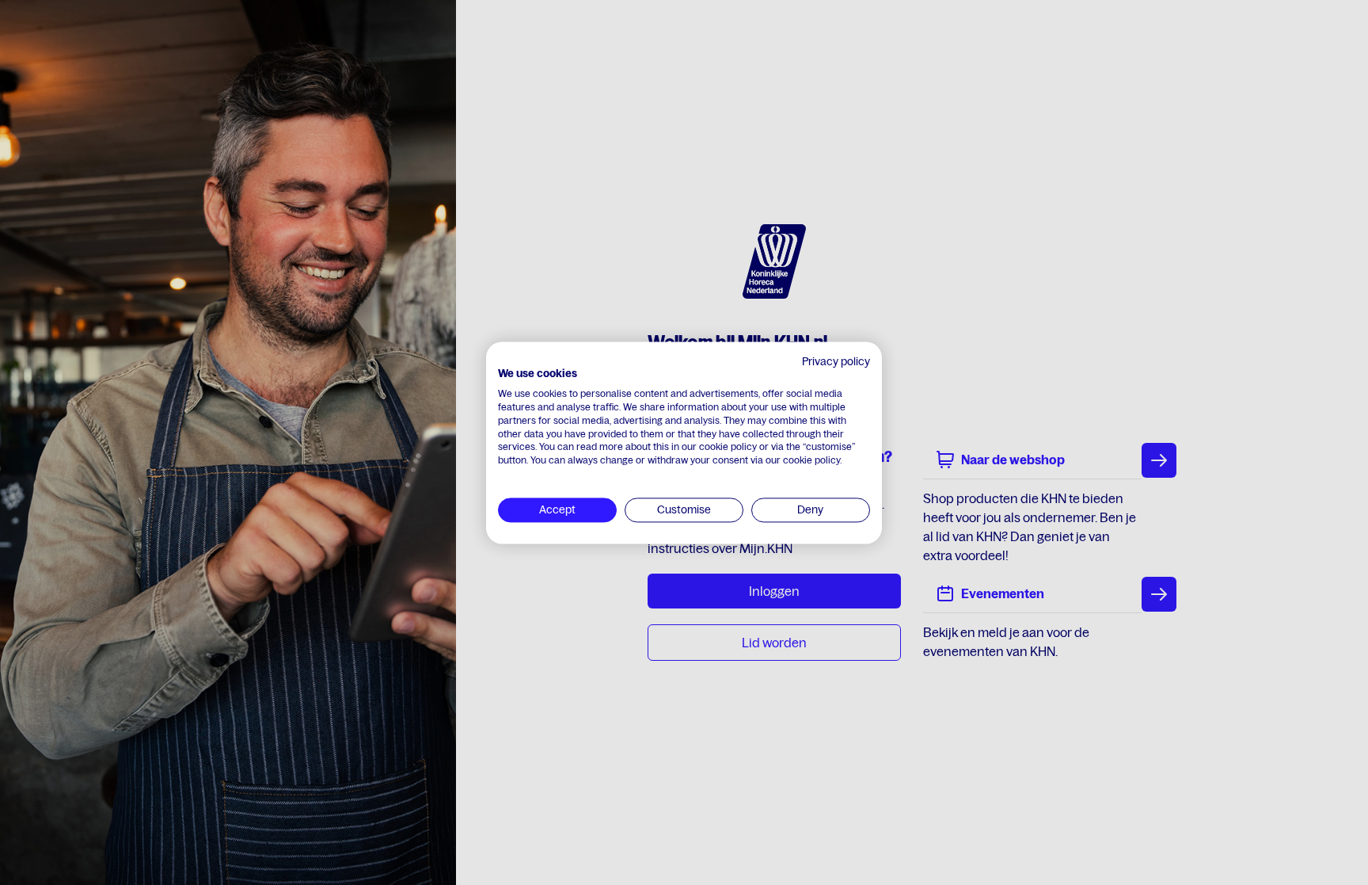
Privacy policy (836, 361)
